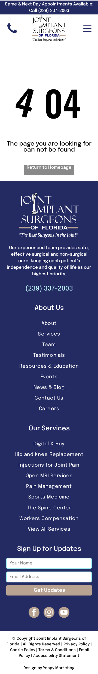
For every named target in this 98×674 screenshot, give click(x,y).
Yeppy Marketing (59, 668)
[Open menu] (87, 29)
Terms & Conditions (57, 650)
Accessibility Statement (56, 656)
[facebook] (34, 613)
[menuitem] (49, 323)
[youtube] (64, 613)
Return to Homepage (49, 167)
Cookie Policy (22, 650)
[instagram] (49, 613)
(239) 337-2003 (49, 288)
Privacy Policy (76, 644)
